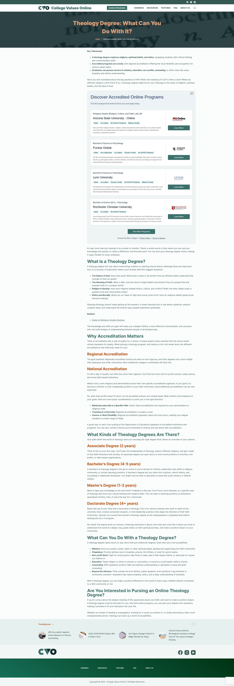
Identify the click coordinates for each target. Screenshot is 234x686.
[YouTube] (195, 2)
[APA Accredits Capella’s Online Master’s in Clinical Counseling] (42, 635)
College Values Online (71, 8)
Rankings (139, 8)
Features (166, 8)
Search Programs (117, 8)
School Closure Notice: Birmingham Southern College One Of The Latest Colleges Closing (182, 635)
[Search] (195, 8)
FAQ (175, 8)
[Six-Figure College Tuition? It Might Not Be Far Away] (122, 635)
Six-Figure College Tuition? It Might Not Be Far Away (141, 635)
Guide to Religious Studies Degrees (108, 320)
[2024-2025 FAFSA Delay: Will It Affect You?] (82, 635)
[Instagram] (191, 2)
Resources (152, 8)
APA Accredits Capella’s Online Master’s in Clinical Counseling (59, 635)
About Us (185, 8)
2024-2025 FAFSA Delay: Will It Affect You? (101, 635)
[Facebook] (187, 2)
